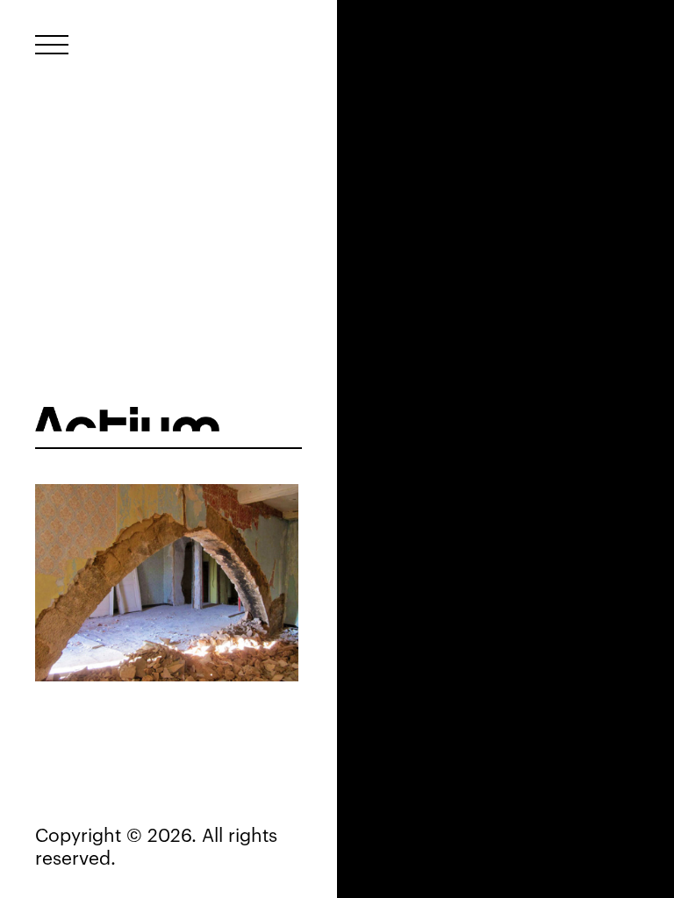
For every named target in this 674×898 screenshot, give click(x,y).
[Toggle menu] (51, 44)
